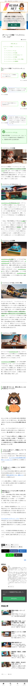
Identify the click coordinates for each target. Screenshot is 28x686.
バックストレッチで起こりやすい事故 (14, 59)
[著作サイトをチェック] (9, 586)
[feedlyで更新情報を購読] (11, 586)
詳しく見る (14, 25)
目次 (12, 43)
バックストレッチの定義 (11, 52)
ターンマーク (15, 544)
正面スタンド (15, 546)
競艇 (4, 544)
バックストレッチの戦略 (11, 57)
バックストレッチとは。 (11, 50)
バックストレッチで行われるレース (14, 54)
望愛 (9, 566)
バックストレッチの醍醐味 (12, 61)
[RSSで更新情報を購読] (13, 586)
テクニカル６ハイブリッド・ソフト (10, 518)
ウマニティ (14, 598)
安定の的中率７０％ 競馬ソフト (15, 475)
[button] (18, 555)
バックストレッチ (6, 546)
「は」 (9, 544)
